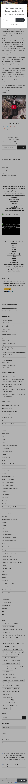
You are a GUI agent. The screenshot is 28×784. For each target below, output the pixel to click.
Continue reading (14, 24)
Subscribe (20, 20)
